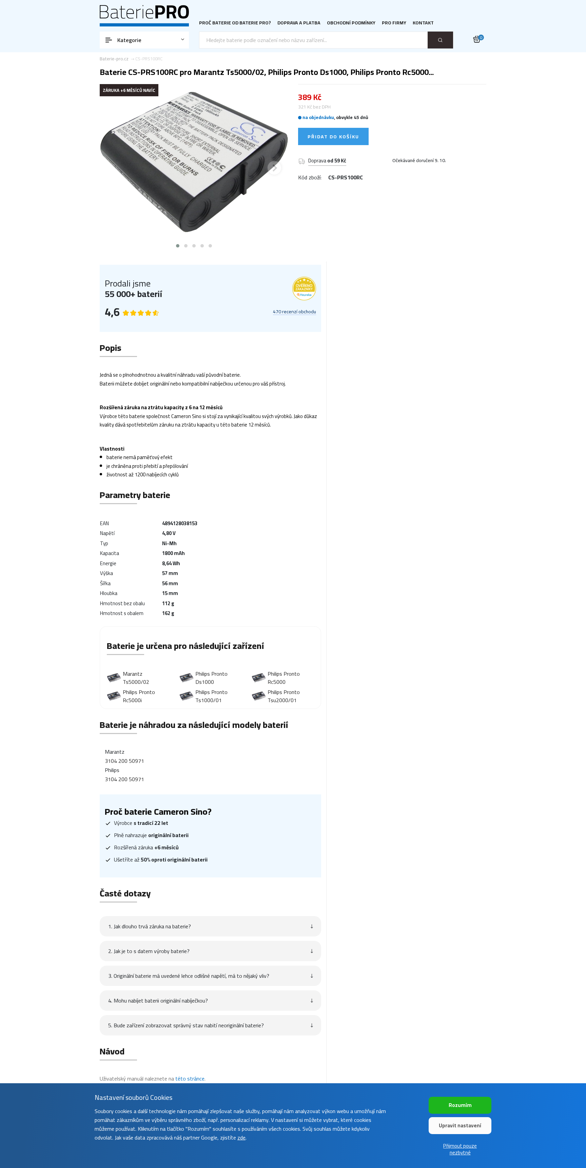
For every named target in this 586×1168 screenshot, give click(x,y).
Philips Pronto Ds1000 (211, 678)
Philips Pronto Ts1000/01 (211, 696)
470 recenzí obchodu (294, 312)
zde (241, 1137)
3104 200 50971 (124, 761)
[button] (178, 245)
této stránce (189, 1078)
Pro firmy (394, 22)
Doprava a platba (298, 22)
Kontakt (423, 22)
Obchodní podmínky (351, 22)
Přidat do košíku (333, 136)
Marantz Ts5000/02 (136, 678)
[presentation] (113, 168)
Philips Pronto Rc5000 (284, 678)
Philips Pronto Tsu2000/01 (284, 696)
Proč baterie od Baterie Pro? (235, 22)
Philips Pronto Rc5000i (139, 696)
